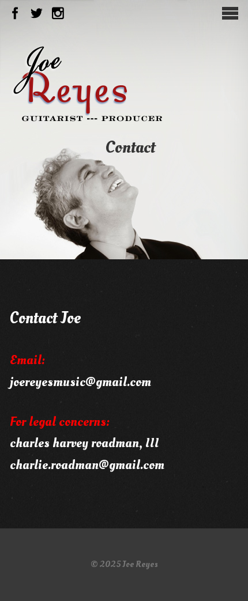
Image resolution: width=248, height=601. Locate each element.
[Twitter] (37, 13)
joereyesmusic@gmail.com (80, 382)
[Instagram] (58, 13)
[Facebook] (15, 13)
